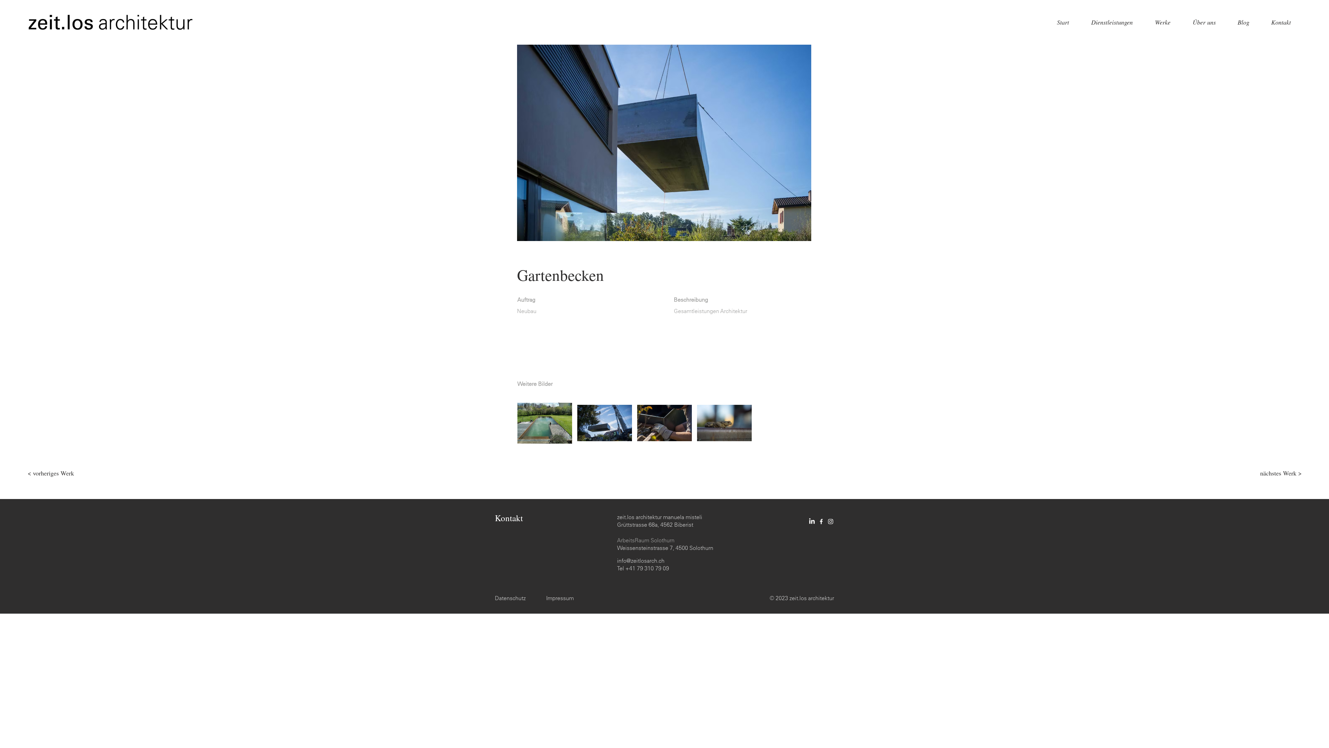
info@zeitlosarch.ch (640, 560)
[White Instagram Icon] (830, 521)
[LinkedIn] (811, 521)
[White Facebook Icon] (821, 521)
